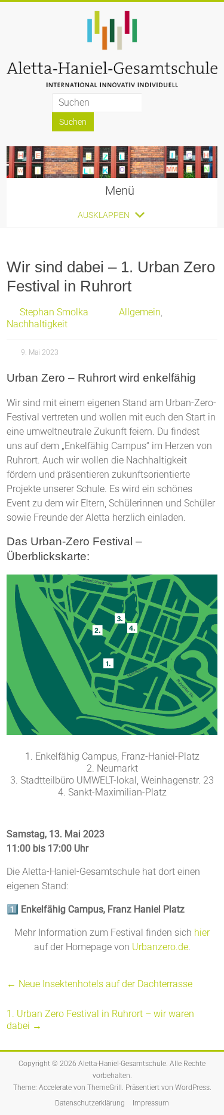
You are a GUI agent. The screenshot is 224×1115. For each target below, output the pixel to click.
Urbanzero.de (160, 947)
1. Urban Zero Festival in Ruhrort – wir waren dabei (100, 1019)
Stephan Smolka (54, 312)
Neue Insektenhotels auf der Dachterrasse (99, 984)
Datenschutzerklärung (90, 1103)
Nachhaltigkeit (37, 324)
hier (202, 932)
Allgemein (140, 312)
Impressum (151, 1103)
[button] (104, 215)
